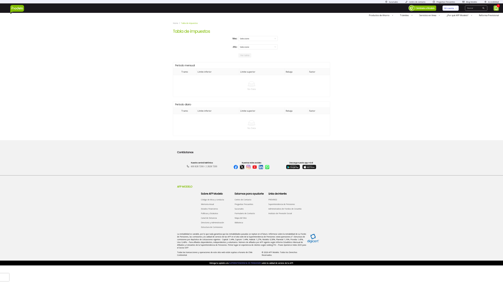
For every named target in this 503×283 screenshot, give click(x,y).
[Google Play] (293, 166)
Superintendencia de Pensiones (281, 204)
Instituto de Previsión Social (280, 213)
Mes (235, 38)
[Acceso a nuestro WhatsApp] (267, 167)
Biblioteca (239, 222)
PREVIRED (272, 199)
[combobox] (258, 38)
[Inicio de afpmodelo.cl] (17, 9)
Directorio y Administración (212, 222)
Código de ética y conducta (212, 199)
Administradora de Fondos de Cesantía (284, 209)
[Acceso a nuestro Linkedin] (261, 167)
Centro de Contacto (243, 199)
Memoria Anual (207, 204)
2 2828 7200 (211, 166)
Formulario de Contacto (245, 213)
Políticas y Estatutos (209, 213)
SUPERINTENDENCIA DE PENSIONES (245, 263)
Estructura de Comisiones (212, 227)
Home (175, 23)
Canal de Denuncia (209, 218)
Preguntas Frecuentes (244, 204)
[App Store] (309, 166)
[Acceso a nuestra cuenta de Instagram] (248, 167)
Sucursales (239, 209)
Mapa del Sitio (241, 218)
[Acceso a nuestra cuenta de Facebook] (236, 167)
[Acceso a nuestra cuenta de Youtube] (255, 167)
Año (235, 46)
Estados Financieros (209, 209)
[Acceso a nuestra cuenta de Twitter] (242, 167)
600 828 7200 (197, 166)
